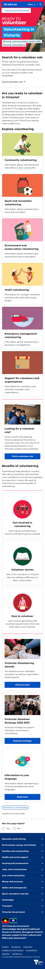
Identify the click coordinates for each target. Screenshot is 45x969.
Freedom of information (13, 950)
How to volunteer (23, 616)
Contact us (17, 954)
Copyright (27, 947)
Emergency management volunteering (21, 335)
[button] (22, 456)
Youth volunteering (17, 290)
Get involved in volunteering (22, 524)
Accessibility (31, 950)
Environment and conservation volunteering (21, 247)
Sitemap (6, 954)
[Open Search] (41, 4)
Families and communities (17, 10)
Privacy (5, 947)
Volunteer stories (22, 569)
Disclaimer (16, 947)
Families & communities (15, 807)
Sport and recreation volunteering (18, 202)
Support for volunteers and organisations (22, 380)
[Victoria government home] (38, 962)
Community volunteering (21, 160)
